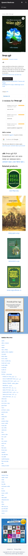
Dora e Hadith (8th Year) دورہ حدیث (12, 378)
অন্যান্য (3, 513)
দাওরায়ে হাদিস (4, 425)
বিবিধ (2, 439)
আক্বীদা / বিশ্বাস (4, 477)
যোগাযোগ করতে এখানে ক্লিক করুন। (13, 162)
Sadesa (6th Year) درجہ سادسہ (10, 392)
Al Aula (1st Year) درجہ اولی (10, 376)
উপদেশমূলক (3, 372)
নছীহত (2, 495)
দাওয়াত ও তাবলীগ (4, 423)
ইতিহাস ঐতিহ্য (4, 356)
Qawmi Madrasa (7, 2)
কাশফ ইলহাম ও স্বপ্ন (5, 403)
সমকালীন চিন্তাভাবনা (5, 459)
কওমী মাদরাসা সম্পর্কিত (5, 486)
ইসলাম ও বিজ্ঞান (4, 358)
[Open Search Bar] (26, 2)
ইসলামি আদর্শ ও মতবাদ (5, 363)
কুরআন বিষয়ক (4, 405)
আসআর (2, 482)
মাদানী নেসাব (3, 443)
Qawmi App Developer (17, 553)
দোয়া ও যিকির (3, 428)
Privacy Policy (17, 549)
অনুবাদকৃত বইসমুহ (4, 475)
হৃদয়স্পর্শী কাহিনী (4, 508)
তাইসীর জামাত (4, 416)
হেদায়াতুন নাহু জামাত (5, 465)
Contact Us (10, 549)
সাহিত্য (2, 504)
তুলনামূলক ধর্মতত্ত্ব (4, 421)
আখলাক (2, 345)
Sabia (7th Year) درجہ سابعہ (10, 390)
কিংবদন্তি (3, 491)
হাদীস (2, 463)
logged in (11, 135)
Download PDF (7, 79)
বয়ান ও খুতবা (3, 436)
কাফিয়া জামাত (4, 399)
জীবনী (7, 14)
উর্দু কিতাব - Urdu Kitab (6, 374)
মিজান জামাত (3, 448)
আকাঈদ (2, 341)
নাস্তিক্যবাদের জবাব (5, 500)
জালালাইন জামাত (4, 412)
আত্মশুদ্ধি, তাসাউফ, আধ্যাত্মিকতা (7, 352)
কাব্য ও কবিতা (4, 401)
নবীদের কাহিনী (4, 497)
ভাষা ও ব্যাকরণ (4, 441)
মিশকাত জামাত (4, 450)
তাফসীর (2, 419)
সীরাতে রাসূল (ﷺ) (4, 461)
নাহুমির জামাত (3, 430)
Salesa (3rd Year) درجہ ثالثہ (10, 394)
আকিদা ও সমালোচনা (5, 343)
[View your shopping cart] (22, 2)
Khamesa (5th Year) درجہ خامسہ (11, 381)
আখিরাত (2, 347)
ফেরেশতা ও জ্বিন (4, 434)
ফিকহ (2, 432)
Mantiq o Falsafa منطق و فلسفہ (10, 383)
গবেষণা (2, 407)
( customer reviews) (13, 59)
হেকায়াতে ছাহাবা (4, 511)
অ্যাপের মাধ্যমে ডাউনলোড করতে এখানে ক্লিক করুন (11, 74)
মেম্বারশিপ (3, 452)
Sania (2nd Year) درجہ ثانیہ (9, 396)
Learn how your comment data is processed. (13, 145)
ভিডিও (2, 502)
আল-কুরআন (3, 354)
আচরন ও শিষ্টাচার (4, 350)
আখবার (2, 479)
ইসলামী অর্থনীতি (4, 365)
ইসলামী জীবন (3, 367)
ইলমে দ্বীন (3, 484)
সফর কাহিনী (3, 457)
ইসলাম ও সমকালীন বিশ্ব (6, 361)
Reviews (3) (6, 96)
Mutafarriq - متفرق (7, 385)
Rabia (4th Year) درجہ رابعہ (9, 387)
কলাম (2, 488)
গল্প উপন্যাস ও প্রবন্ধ (5, 410)
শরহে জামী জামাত (4, 454)
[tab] (14, 96)
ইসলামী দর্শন (3, 370)
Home (3, 14)
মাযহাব (2, 445)
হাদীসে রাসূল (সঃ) (4, 506)
